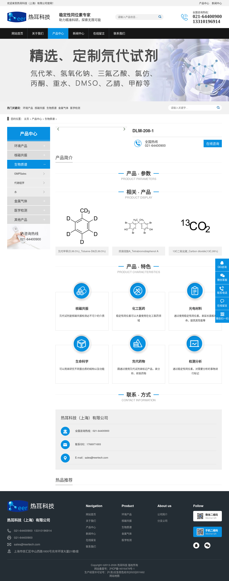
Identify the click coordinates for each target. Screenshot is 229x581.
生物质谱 (52, 108)
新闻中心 (217, 3)
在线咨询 (212, 143)
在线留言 (91, 540)
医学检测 (75, 108)
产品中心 (204, 3)
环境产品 (28, 108)
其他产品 (20, 219)
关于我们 (91, 520)
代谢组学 (19, 182)
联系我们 (91, 546)
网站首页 (91, 514)
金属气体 (63, 108)
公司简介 (162, 514)
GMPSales (20, 173)
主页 (26, 118)
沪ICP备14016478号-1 (122, 568)
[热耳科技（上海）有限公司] (29, 17)
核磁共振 (40, 108)
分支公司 (162, 520)
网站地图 (114, 575)
